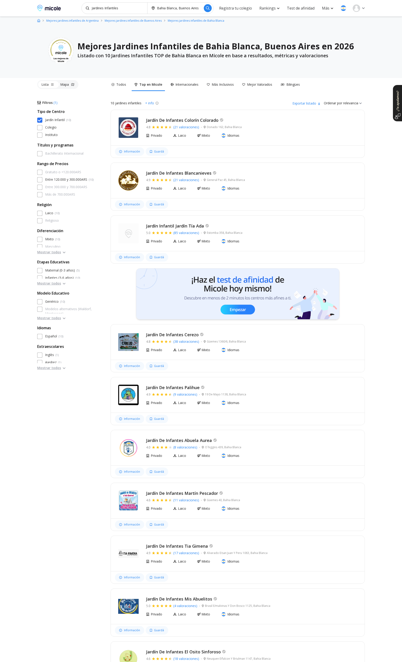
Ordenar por (333, 103)
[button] (343, 8)
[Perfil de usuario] (359, 8)
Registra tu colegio (235, 8)
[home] (38, 20)
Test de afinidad (301, 8)
